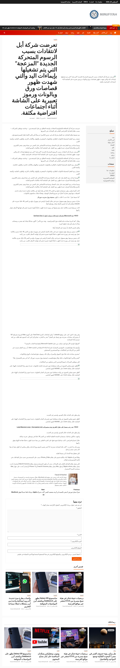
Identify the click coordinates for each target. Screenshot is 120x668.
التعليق (79, 508)
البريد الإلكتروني (76, 541)
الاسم (79, 535)
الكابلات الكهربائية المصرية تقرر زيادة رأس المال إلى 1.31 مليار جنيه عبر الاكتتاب (77, 28)
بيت (111, 32)
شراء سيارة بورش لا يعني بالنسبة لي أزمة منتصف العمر (62, 491)
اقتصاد (88, 32)
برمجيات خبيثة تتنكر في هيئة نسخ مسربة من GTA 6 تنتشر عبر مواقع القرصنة (72, 601)
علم (83, 32)
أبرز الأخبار (104, 32)
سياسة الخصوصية (65, 2)
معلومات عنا (99, 2)
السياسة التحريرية (77, 2)
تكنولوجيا (55, 39)
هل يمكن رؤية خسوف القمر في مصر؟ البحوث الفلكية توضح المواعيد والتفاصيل (102, 656)
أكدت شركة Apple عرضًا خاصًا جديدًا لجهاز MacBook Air (28, 492)
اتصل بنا (91, 2)
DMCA (86, 2)
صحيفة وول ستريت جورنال (45, 197)
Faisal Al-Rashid (51, 118)
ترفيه (66, 32)
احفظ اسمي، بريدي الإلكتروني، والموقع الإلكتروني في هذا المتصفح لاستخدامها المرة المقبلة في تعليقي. (48, 554)
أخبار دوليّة (96, 32)
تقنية (78, 32)
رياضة (72, 32)
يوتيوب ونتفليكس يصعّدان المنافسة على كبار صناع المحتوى (48, 656)
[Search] (4, 33)
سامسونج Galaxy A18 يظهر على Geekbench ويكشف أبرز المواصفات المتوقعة (45, 601)
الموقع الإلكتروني (76, 548)
